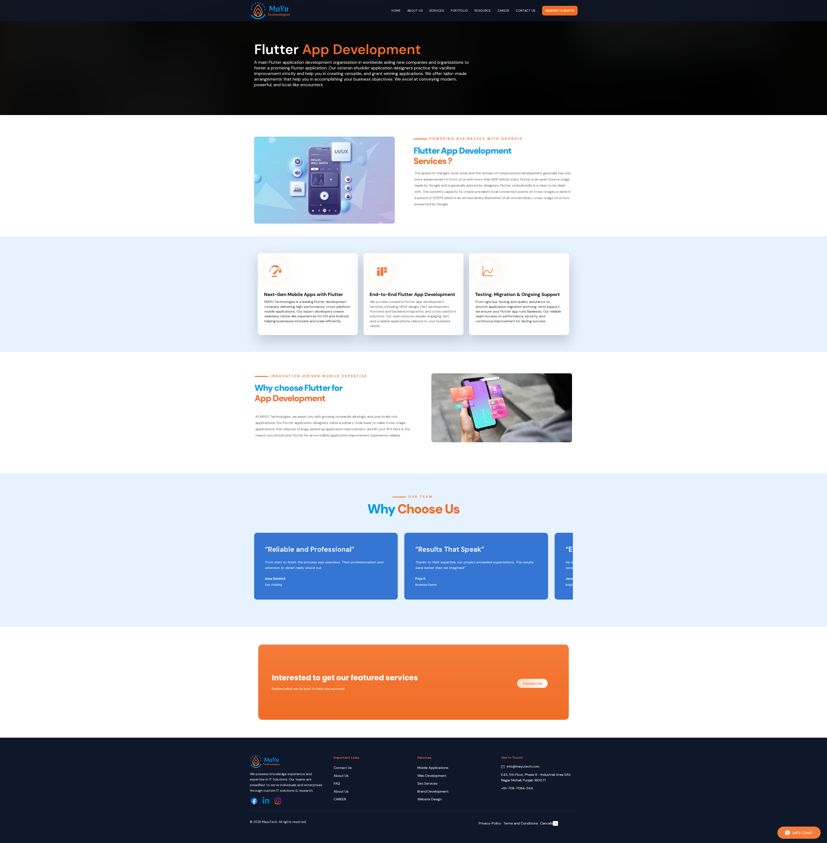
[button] (436, 10)
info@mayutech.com (523, 766)
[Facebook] (254, 801)
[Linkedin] (266, 801)
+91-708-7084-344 (517, 788)
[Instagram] (278, 801)
